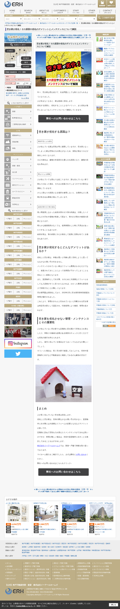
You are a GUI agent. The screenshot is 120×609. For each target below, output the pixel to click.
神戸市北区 (56, 543)
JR (17, 95)
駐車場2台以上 (17, 118)
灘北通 (65, 547)
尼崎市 (108, 543)
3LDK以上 (15, 204)
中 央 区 (26, 66)
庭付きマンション (18, 185)
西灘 (56, 556)
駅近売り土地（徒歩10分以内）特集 (37, 576)
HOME (12, 11)
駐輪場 (20, 95)
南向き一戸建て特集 (61, 563)
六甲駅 (69, 532)
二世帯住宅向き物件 (19, 124)
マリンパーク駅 (100, 532)
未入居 (14, 172)
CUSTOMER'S (60, 11)
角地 (13, 148)
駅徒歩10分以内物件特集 (102, 572)
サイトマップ (11, 576)
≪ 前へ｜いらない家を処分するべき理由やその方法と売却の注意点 (59, 35)
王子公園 (36, 556)
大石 (46, 556)
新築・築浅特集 (83, 576)
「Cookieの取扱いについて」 (24, 606)
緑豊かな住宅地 (23, 93)
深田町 (53, 529)
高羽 (14, 93)
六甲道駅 (42, 532)
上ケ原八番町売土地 (12, 503)
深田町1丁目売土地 (39, 503)
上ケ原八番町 (24, 529)
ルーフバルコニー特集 (101, 569)
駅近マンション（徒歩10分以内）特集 (38, 579)
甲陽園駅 (14, 532)
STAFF (75, 11)
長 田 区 (10, 65)
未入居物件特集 (83, 579)
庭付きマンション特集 (101, 566)
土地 (18, 219)
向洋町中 (110, 529)
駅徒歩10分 (16, 198)
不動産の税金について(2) (104, 313)
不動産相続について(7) (104, 309)
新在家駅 (9, 93)
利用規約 (9, 572)
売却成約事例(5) (101, 285)
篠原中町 (37, 547)
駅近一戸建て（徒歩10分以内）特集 (37, 572)
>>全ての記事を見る (109, 322)
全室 (24, 95)
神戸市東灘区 (103, 529)
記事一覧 (87, 35)
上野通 (30, 547)
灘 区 (26, 62)
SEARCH (28, 11)
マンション (27, 219)
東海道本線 (26, 550)
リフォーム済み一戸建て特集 (64, 566)
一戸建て (9, 219)
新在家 (51, 556)
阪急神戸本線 (35, 550)
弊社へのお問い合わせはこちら (63, 118)
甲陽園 (67, 556)
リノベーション (17, 178)
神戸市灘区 (47, 529)
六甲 (29, 556)
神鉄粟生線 (96, 550)
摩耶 (41, 556)
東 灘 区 (26, 58)
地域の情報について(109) (104, 289)
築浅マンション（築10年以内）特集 (37, 569)
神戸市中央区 (99, 543)
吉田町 (44, 547)
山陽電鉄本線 (61, 550)
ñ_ (17, 93)
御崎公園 (74, 556)
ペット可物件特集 (84, 572)
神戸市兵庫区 (82, 543)
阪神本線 (45, 550)
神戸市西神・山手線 (74, 550)
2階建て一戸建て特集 (32, 563)
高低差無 (15, 142)
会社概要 (9, 566)
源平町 (71, 547)
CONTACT (107, 11)
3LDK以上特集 (98, 576)
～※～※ (12, 95)
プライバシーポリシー (14, 569)
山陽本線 (52, 550)
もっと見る (25, 98)
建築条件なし (16, 135)
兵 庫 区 (10, 51)
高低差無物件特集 (84, 566)
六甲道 (24, 556)
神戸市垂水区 (46, 543)
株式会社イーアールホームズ (48, 446)
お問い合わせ (81, 454)
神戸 (7, 95)
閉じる (113, 605)
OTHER (91, 11)
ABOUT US (44, 11)
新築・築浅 (16, 166)
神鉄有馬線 (86, 550)
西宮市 (18, 529)
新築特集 (57, 572)
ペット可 (15, 159)
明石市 (91, 543)
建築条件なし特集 (84, 563)
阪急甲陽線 (26, 552)
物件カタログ (11, 579)
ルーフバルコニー (18, 191)
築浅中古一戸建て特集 (32, 566)
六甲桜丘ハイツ (66, 503)
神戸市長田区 (72, 543)
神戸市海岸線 (105, 550)
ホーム (8, 563)
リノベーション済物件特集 (103, 563)
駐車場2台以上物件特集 (62, 576)
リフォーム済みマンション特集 (64, 569)
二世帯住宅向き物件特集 (62, 579)
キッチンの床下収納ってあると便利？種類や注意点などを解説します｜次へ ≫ (64, 37)
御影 (61, 556)
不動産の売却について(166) (105, 305)
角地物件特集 (82, 569)
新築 (13, 111)
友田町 (24, 547)
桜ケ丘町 (81, 529)
